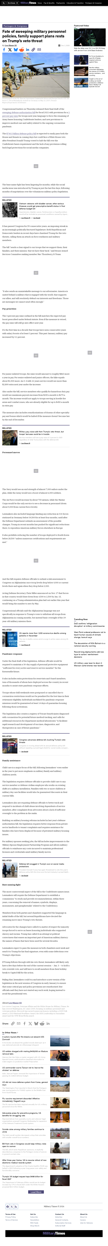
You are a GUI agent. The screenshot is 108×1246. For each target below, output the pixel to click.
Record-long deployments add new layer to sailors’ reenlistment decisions (89, 654)
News (40, 3)
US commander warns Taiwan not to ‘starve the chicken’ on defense (22, 1068)
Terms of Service (11, 1220)
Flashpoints (60, 3)
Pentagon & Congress (93, 3)
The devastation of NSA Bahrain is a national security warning (89, 644)
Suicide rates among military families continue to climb (23, 1130)
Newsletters (34, 1220)
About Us (83, 1217)
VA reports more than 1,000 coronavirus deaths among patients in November (42, 634)
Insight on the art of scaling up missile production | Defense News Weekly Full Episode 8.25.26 (96, 82)
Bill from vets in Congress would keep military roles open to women (24, 1145)
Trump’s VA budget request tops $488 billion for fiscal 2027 (22, 1177)
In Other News (9, 1032)
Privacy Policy (10, 1217)
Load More (36, 1191)
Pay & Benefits (49, 3)
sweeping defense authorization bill (18, 112)
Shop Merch (34, 1225)
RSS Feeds (34, 1223)
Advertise (58, 1217)
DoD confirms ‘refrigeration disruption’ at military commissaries (89, 624)
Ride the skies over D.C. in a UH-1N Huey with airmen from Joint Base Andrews (89, 49)
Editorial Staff (60, 1225)
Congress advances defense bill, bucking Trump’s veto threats (42, 741)
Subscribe (34, 1217)
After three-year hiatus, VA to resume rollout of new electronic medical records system (24, 1161)
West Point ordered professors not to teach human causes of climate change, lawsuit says (90, 634)
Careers (83, 1220)
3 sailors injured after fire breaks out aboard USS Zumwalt (23, 1038)
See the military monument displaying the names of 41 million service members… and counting (97, 71)
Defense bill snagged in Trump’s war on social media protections (41, 865)
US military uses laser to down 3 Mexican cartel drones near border (88, 664)
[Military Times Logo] (28, 3)
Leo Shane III (11, 45)
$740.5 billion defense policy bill (21, 133)
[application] (90, 37)
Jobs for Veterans (86, 1223)
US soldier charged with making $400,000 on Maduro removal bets (25, 1052)
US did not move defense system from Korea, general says (25, 1083)
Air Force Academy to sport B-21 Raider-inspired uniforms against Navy (96, 59)
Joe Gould (36, 218)
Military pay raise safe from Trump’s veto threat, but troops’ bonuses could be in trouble (41, 432)
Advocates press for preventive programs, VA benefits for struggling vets (21, 1114)
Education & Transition (75, 3)
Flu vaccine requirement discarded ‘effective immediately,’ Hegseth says (21, 1099)
